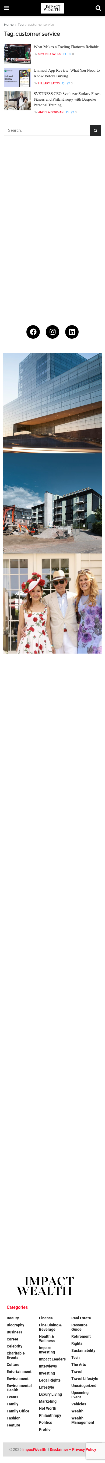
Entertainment (19, 1371)
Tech (75, 1357)
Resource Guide (79, 1327)
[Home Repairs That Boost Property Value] (52, 1104)
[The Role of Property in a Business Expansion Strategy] (52, 403)
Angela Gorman (51, 112)
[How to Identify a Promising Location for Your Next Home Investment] (52, 1204)
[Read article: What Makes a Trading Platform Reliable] (17, 54)
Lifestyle (46, 1387)
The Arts (78, 1364)
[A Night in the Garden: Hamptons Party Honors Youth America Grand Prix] (52, 904)
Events (12, 1397)
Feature (13, 1425)
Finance (46, 1318)
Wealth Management (82, 1420)
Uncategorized (83, 1385)
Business (14, 1332)
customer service (41, 24)
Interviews (48, 1366)
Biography (15, 1325)
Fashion (13, 1418)
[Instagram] (52, 332)
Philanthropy (50, 1415)
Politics (45, 1422)
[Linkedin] (72, 332)
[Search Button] (98, 8)
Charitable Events (16, 1355)
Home (8, 24)
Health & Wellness (47, 1338)
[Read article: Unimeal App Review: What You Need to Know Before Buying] (17, 77)
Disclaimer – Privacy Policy (73, 1449)
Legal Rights (50, 1380)
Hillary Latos (49, 83)
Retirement (81, 1336)
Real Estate (81, 1318)
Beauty (13, 1318)
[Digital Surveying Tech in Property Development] (52, 503)
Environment (18, 1378)
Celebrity (14, 1346)
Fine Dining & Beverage (50, 1327)
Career (12, 1339)
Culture (13, 1364)
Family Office (18, 1411)
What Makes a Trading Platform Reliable (66, 47)
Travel (76, 1371)
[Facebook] (33, 332)
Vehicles (78, 1404)
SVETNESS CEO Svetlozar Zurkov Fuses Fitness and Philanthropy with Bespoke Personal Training (67, 99)
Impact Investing (47, 1350)
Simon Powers (49, 54)
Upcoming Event (80, 1394)
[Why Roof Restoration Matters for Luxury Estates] (52, 1004)
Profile (45, 1429)
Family (12, 1404)
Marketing (48, 1401)
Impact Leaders (52, 1359)
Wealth (77, 1411)
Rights (76, 1343)
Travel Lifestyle (84, 1378)
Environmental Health (19, 1387)
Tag (21, 24)
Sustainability (83, 1350)
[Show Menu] (6, 8)
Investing (47, 1373)
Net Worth (47, 1408)
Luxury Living (50, 1394)
